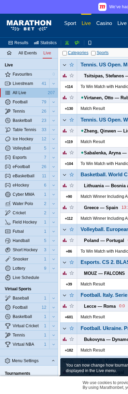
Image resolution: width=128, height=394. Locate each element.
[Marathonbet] (29, 26)
